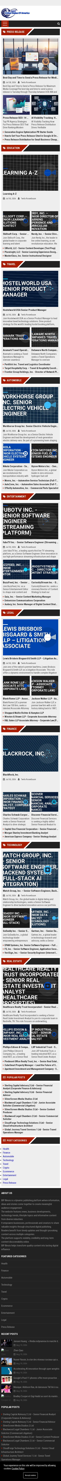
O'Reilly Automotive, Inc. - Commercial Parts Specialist (31, 488)
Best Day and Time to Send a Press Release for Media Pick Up (30, 77)
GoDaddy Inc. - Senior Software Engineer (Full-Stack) (16, 930)
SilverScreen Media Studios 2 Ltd (21, 1099)
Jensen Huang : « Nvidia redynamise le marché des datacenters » (37, 1341)
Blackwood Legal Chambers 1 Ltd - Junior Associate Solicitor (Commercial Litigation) (29, 1104)
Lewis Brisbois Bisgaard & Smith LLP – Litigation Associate (30, 658)
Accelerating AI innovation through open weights (36, 1368)
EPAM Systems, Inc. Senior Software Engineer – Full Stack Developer (31, 945)
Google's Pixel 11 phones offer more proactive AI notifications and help (37, 1377)
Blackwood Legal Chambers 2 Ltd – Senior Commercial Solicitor (30, 1117)
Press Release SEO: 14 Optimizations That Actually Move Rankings (16, 117)
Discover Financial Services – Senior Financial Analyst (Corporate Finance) (44, 814)
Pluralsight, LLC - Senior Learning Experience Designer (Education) (31, 252)
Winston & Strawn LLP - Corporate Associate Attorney (30, 716)
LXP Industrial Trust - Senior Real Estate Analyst (44, 1047)
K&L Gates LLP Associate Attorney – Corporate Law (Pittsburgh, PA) (31, 720)
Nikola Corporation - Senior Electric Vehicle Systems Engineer (16, 466)
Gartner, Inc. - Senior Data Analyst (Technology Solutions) (44, 930)
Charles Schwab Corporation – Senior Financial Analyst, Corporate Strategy (16, 814)
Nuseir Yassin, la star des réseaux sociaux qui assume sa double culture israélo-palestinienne (37, 1359)
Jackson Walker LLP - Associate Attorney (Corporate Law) (44, 698)
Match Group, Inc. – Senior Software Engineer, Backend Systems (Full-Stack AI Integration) (30, 890)
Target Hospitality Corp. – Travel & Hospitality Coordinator (31, 368)
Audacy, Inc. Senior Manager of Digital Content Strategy (31, 604)
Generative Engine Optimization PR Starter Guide (29, 132)
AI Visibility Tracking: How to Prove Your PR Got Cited (44, 117)
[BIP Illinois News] (15, 13)
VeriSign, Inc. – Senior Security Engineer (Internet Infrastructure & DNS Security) (31, 952)
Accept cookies (30, 1475)
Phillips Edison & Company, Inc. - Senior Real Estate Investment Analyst (16, 1047)
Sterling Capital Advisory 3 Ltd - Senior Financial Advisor (27, 1093)
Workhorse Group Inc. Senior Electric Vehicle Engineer (30, 426)
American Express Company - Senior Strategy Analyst (30, 836)
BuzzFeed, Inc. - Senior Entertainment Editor (16, 582)
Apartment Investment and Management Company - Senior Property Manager (31, 1069)
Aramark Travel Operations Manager (16, 350)
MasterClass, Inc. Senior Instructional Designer (28, 255)
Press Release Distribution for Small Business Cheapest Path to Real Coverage (31, 139)
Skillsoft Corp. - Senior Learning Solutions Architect (16, 233)
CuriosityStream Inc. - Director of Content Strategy (44, 582)
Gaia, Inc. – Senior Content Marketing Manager (28, 596)
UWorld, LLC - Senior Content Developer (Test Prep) (30, 248)
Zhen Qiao (18, 1350)
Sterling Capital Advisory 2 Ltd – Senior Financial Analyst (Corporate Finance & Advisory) (28, 1087)
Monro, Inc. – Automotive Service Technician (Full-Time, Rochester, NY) (31, 480)
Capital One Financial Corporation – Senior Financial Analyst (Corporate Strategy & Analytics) (31, 829)
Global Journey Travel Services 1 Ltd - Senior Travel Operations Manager (29, 1131)
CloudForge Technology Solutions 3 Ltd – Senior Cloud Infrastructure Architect (28, 1124)
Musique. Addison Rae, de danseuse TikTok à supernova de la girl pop (37, 1387)
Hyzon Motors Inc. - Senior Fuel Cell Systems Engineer (44, 466)
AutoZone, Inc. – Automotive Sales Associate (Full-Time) (31, 484)
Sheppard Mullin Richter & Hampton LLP (24, 713)
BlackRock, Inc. (11, 774)
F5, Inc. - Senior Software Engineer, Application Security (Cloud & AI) (31, 949)
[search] (58, 23)
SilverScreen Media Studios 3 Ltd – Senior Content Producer (29, 1111)
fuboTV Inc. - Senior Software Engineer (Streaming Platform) (30, 542)
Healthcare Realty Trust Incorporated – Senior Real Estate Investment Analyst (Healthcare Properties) (30, 1007)
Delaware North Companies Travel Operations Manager (44, 350)
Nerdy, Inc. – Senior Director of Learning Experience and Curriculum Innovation (44, 233)
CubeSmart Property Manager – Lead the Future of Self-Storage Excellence (31, 1065)
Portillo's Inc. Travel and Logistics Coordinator (27, 364)
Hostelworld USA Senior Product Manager (25, 310)
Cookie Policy (18, 1468)
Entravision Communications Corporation (25, 600)
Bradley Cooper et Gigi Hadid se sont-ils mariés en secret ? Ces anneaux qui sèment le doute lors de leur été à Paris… (37, 1396)
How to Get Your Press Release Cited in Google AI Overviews (31, 136)
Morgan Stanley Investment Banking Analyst (26, 833)
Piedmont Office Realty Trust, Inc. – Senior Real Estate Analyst (31, 1061)
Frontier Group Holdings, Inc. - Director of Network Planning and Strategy (31, 372)
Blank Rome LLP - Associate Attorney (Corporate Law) (16, 698)
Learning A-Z (10, 193)
